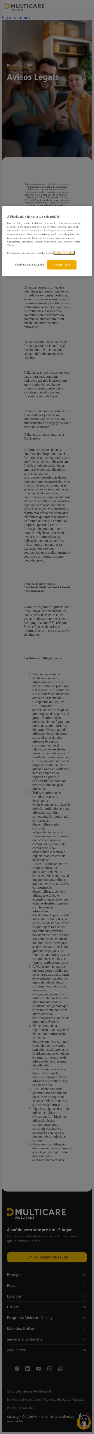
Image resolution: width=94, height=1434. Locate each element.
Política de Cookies (64, 253)
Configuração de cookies (29, 264)
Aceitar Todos (62, 265)
